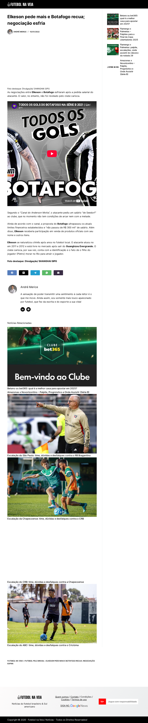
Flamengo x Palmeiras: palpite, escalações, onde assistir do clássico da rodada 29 (129, 50)
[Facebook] (12, 272)
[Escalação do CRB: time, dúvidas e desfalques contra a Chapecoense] (52, 550)
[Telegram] (35, 272)
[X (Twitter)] (23, 272)
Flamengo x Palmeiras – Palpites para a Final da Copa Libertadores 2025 (129, 34)
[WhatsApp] (46, 272)
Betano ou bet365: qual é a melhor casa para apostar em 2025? (42, 388)
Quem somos (62, 696)
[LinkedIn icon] (23, 309)
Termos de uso (79, 699)
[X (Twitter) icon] (28, 309)
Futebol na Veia (15, 661)
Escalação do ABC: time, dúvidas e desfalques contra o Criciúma (43, 645)
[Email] (58, 272)
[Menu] (139, 4)
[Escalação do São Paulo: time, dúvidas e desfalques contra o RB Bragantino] (52, 423)
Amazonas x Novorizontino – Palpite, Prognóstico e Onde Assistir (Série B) (48, 392)
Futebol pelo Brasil (34, 661)
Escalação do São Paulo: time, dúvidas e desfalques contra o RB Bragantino (49, 455)
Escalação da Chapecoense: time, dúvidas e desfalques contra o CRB (45, 518)
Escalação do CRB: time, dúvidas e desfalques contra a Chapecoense (45, 581)
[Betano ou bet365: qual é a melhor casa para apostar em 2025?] (52, 356)
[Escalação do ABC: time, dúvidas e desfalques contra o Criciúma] (52, 613)
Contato (75, 696)
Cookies (65, 699)
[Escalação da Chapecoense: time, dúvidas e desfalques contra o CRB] (52, 487)
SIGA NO (65, 705)
